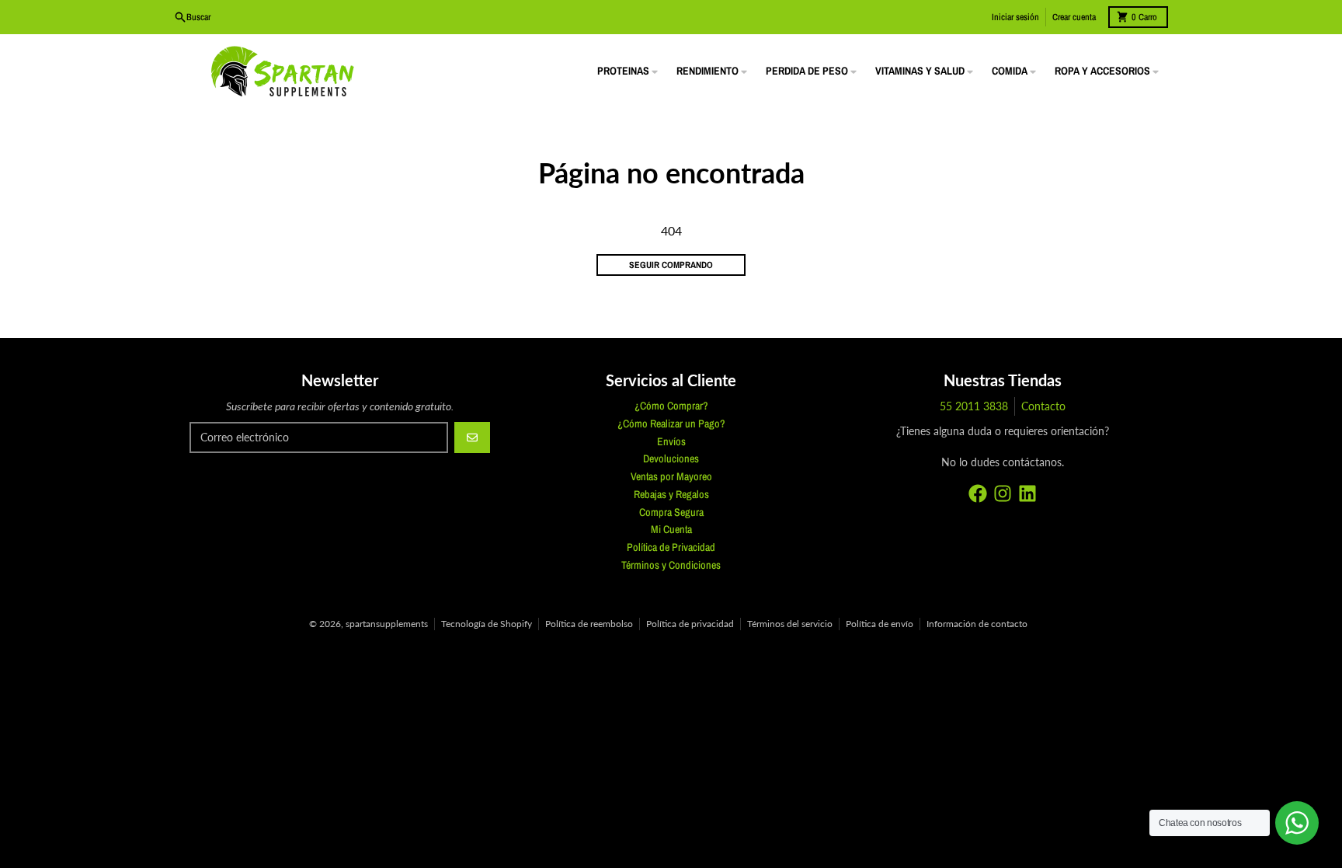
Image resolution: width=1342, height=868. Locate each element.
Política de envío (879, 623)
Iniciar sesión (1015, 17)
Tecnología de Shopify (486, 623)
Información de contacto (977, 623)
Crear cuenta (1074, 17)
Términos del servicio (790, 623)
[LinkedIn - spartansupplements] (1027, 493)
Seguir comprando (671, 265)
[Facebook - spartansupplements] (977, 493)
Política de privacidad (690, 623)
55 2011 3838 (974, 406)
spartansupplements (387, 623)
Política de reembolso (589, 623)
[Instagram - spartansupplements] (1002, 493)
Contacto (1043, 406)
